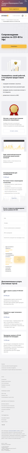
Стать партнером (5, 383)
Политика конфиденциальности (8, 407)
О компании (3, 379)
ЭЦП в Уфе (3, 393)
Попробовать (14, 46)
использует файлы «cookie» (14, 430)
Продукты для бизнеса (6, 381)
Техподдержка (5, 415)
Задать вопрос (4, 421)
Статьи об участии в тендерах (8, 367)
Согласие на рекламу (5, 409)
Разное (3, 364)
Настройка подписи (5, 417)
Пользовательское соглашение (7, 405)
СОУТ (2, 411)
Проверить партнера (5, 385)
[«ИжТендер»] (4, 15)
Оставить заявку (14, 131)
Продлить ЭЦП (4, 395)
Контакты (3, 386)
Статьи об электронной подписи (9, 366)
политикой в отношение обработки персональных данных (8, 261)
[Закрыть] (26, 1)
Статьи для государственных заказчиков (11, 369)
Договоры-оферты (5, 403)
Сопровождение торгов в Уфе (7, 397)
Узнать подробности (14, 9)
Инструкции (3, 419)
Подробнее (14, 198)
